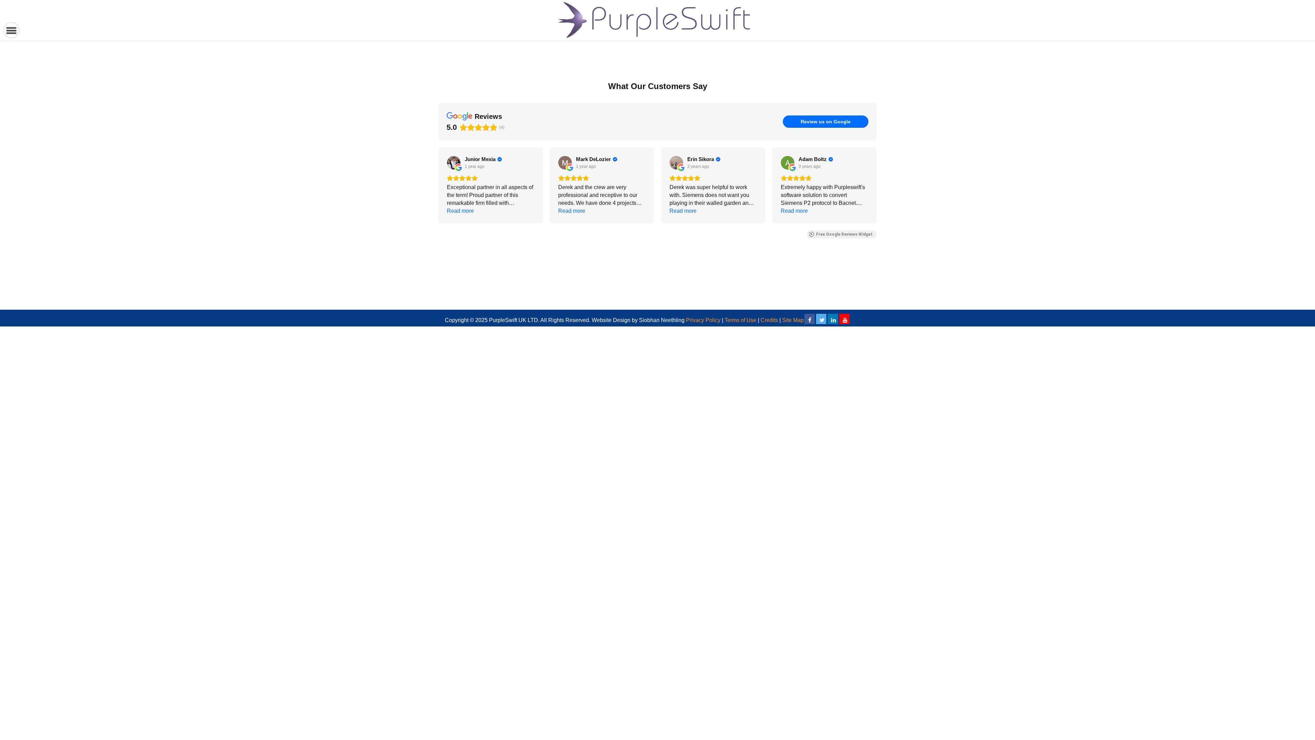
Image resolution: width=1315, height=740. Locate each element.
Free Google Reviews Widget (844, 234)
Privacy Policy (703, 320)
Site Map (793, 320)
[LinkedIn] (833, 319)
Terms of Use (740, 320)
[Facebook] (809, 319)
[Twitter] (821, 319)
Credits (769, 320)
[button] (438, 185)
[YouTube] (844, 319)
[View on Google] (454, 163)
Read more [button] (460, 211)
